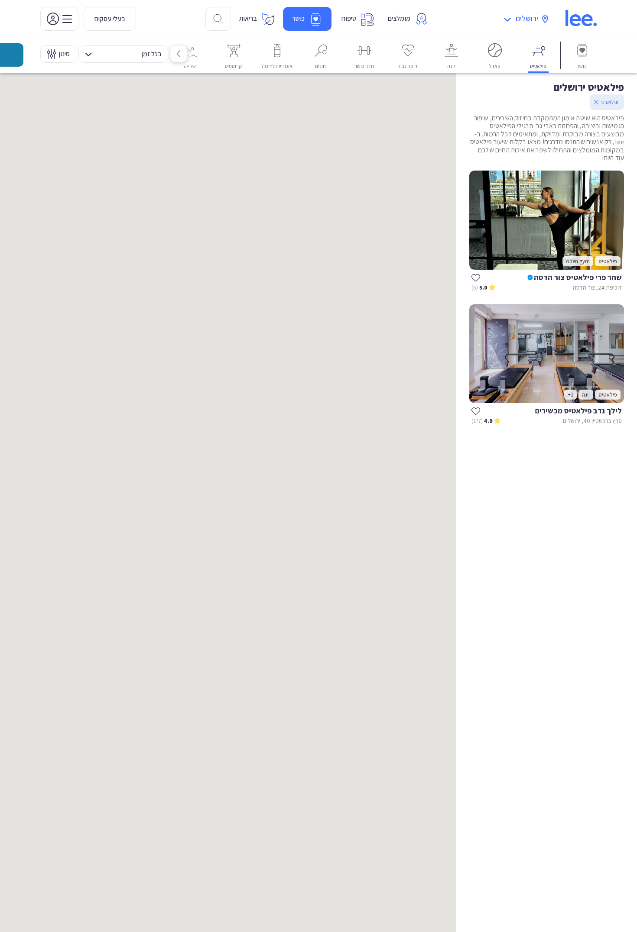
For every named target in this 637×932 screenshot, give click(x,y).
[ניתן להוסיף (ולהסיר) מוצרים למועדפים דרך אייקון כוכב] (475, 277)
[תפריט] (59, 19)
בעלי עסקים (109, 18)
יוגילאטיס (610, 102)
